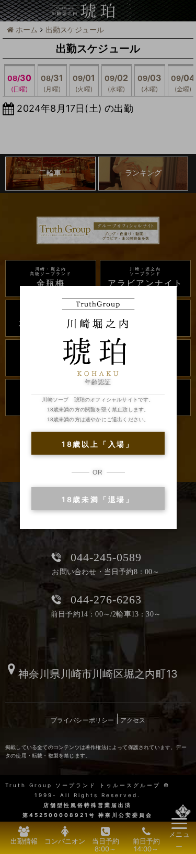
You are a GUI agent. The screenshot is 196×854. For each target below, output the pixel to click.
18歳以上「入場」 (98, 444)
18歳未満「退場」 (98, 499)
